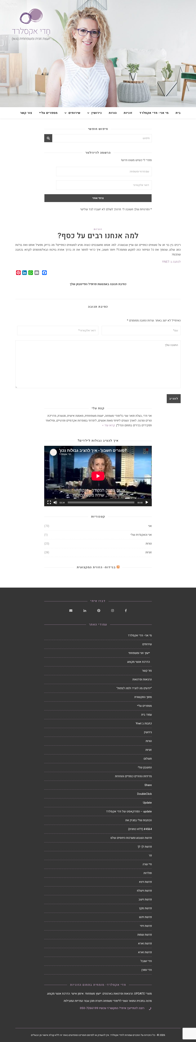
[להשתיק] (55, 502)
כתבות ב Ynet (144, 723)
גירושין (96, 113)
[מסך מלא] (49, 502)
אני (150, 526)
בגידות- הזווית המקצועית (96, 567)
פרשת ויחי (146, 926)
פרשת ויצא (145, 882)
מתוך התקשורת (143, 697)
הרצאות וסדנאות (142, 679)
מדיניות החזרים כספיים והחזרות (133, 776)
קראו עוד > (108, 425)
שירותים (74, 113)
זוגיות (128, 113)
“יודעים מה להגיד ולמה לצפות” (134, 688)
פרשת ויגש (145, 917)
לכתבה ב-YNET (171, 262)
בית (178, 113)
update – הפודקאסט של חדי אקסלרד (129, 811)
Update (147, 803)
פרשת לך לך (144, 847)
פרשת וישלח (144, 891)
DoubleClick (144, 794)
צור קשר (26, 113)
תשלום (148, 759)
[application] (98, 476)
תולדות (148, 873)
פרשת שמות (144, 935)
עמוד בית (146, 715)
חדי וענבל (146, 961)
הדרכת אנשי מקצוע (138, 662)
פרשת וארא (145, 943)
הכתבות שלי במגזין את (138, 820)
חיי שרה (147, 864)
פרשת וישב (145, 899)
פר (150, 855)
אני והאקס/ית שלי (141, 535)
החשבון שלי (145, 767)
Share (148, 785)
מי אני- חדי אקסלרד (154, 113)
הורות (113, 113)
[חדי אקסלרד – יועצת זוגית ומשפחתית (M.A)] (98, 53)
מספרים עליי (48, 113)
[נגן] (147, 502)
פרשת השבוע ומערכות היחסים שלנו (131, 838)
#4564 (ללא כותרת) (140, 829)
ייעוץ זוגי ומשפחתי (139, 653)
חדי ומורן (146, 970)
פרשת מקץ (145, 908)
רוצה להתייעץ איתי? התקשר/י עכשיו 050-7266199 (112, 1008)
